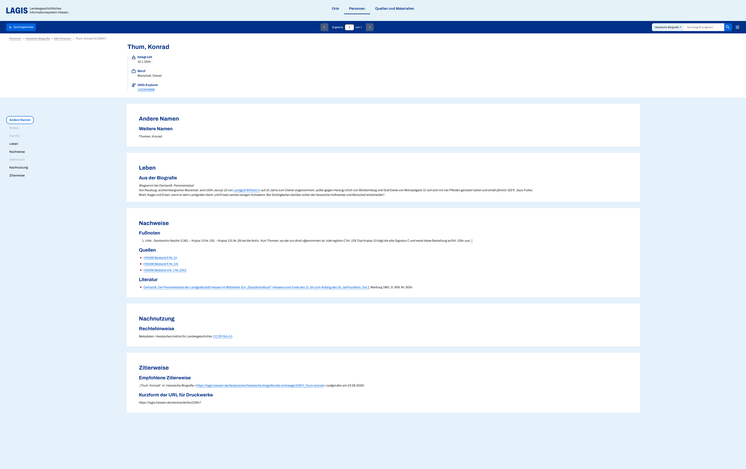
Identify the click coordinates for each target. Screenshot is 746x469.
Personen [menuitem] (357, 8)
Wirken (14, 127)
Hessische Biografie (667, 27)
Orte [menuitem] (335, 8)
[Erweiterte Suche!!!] (737, 27)
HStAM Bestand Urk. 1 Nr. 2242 (165, 270)
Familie (14, 135)
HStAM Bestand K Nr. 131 (161, 264)
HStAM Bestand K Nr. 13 (160, 257)
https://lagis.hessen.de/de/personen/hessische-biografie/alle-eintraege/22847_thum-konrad (259, 385)
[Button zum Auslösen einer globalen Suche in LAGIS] (728, 27)
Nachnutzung (18, 167)
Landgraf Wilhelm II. (247, 190)
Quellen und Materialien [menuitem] (394, 8)
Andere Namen (20, 120)
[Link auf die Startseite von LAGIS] (38, 10)
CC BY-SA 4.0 (222, 336)
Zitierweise (17, 175)
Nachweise (17, 151)
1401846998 (146, 89)
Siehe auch (17, 159)
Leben (13, 143)
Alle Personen (62, 38)
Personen (15, 38)
